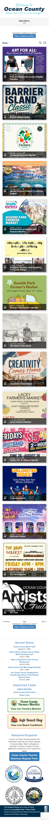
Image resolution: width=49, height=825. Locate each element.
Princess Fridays (17, 536)
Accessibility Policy (17, 810)
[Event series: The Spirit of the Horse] (24, 344)
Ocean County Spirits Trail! (24, 646)
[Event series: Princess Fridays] (23, 534)
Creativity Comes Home (21, 384)
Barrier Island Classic (20, 117)
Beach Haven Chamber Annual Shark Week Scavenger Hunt (24, 653)
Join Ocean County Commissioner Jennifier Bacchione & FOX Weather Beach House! (24, 674)
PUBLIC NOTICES (24, 689)
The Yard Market (18, 574)
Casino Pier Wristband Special (24, 460)
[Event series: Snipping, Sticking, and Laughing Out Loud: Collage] (23, 265)
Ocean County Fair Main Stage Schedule (24, 667)
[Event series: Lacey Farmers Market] (24, 420)
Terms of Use (24, 695)
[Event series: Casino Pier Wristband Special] (23, 458)
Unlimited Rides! (17, 498)
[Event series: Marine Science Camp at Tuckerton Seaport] (23, 189)
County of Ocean (13, 807)
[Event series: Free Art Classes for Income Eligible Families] (16, 75)
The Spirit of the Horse (20, 346)
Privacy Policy (30, 810)
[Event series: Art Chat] (23, 610)
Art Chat (14, 613)
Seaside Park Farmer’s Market (24, 308)
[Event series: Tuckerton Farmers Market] (24, 153)
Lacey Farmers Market (20, 422)
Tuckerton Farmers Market (23, 155)
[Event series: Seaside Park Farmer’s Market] (23, 306)
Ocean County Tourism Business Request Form (24, 756)
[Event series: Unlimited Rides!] (23, 496)
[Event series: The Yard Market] (23, 572)
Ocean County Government (24, 692)
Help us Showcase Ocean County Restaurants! (24, 660)
